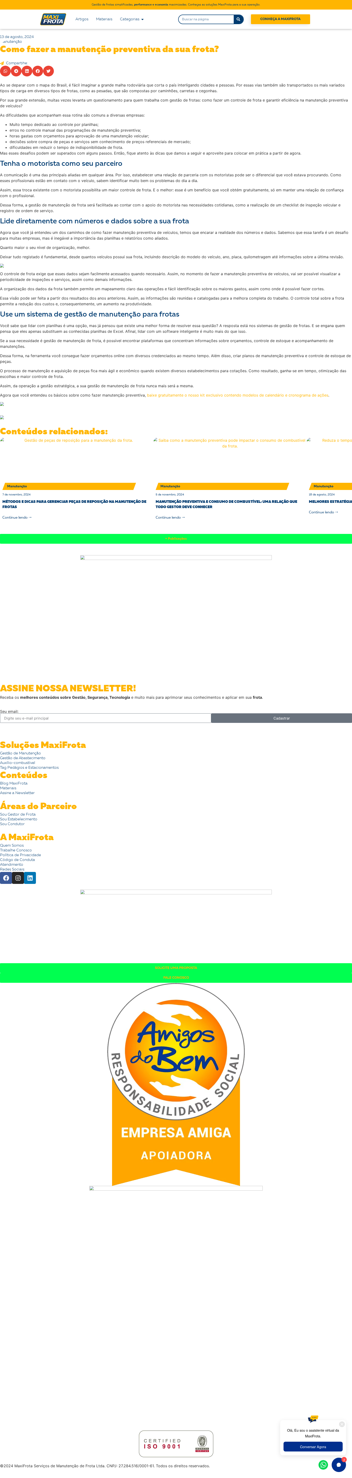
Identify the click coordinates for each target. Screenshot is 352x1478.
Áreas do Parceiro (38, 806)
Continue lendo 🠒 (17, 518)
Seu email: (9, 711)
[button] (5, 71)
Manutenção (11, 42)
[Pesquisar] (238, 19)
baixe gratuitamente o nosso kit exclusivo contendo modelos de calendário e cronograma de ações (237, 395)
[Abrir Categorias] (142, 19)
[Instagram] (18, 878)
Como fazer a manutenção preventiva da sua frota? (109, 49)
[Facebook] (6, 878)
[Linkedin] (30, 878)
